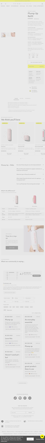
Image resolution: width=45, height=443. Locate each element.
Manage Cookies (40, 439)
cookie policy (4, 441)
